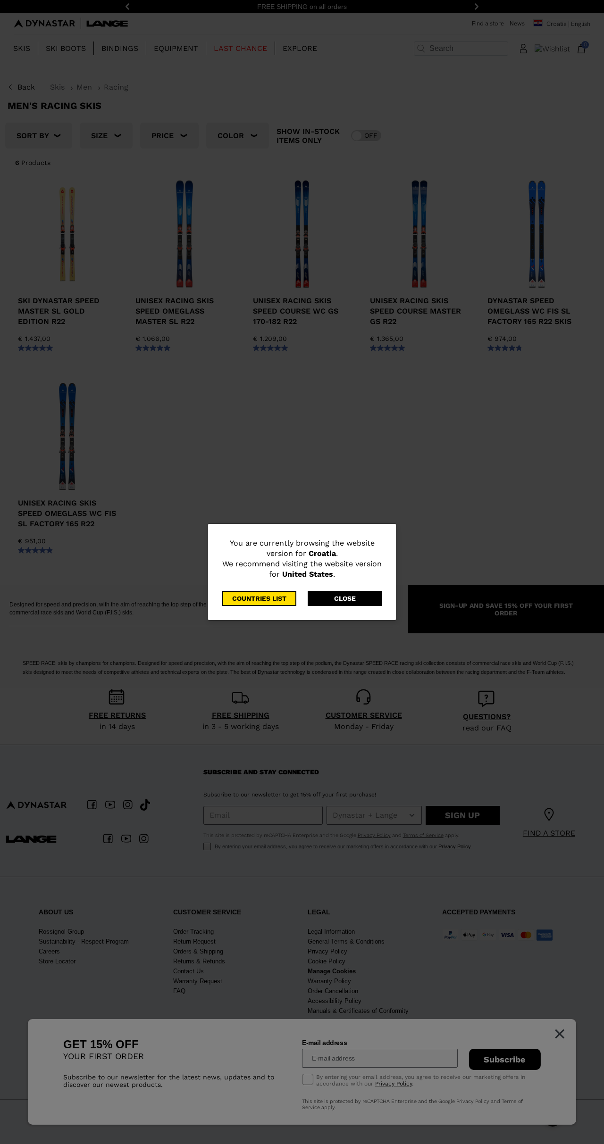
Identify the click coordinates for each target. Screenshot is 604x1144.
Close (345, 598)
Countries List (259, 598)
